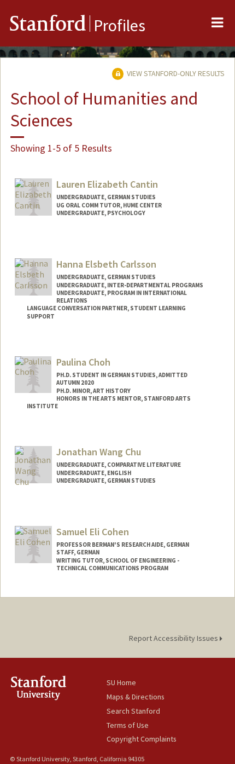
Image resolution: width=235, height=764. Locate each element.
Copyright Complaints (142, 739)
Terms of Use (128, 725)
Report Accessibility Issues (174, 638)
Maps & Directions (135, 697)
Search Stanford (133, 711)
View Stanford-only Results (175, 73)
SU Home (121, 682)
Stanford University (58, 687)
